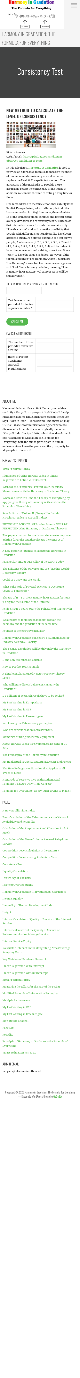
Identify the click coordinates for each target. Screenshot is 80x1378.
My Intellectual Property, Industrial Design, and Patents (36, 761)
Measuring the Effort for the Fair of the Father (31, 986)
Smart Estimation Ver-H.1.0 (19, 1052)
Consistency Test (12, 864)
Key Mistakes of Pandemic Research (24, 959)
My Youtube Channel (15, 1020)
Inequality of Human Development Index (28, 905)
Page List (8, 1027)
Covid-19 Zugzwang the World (21, 579)
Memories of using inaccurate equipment (28, 736)
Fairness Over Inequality (17, 884)
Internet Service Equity (16, 941)
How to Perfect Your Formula (20, 666)
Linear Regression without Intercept (25, 973)
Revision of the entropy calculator (23, 630)
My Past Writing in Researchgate (22, 716)
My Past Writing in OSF (16, 709)
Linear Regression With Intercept (23, 966)
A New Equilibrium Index (18, 810)
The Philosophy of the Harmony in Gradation (30, 754)
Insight (6, 912)
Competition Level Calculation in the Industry (30, 850)
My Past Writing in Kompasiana (22, 702)
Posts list (7, 1034)
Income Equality (12, 898)
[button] (75, 5)
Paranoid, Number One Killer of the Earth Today (33, 561)
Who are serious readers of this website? (27, 729)
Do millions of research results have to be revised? (33, 695)
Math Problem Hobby (16, 468)
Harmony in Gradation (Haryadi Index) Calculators (34, 891)
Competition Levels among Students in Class (29, 857)
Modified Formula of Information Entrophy (30, 993)
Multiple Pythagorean (16, 1000)
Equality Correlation (15, 871)
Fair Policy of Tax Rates (16, 877)
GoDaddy (57, 1096)
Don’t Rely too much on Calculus (22, 659)
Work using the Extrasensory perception (27, 723)
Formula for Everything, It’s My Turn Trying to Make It (36, 790)
